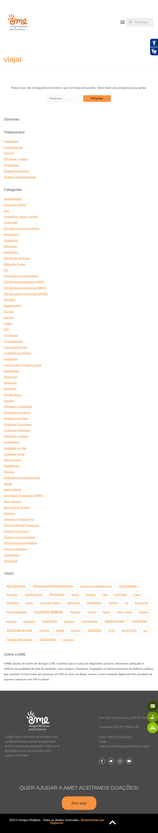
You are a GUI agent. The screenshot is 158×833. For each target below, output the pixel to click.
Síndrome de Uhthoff (16, 507)
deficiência (73, 602)
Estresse (75, 612)
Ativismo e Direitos (15, 204)
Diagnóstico (11, 252)
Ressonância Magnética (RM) (22, 477)
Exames (9, 317)
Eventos (9, 311)
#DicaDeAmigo (16, 586)
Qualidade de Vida (15, 448)
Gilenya (143, 612)
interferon (69, 621)
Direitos (113, 602)
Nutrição (9, 153)
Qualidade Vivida (14, 454)
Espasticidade (12, 305)
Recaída (9, 471)
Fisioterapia (11, 141)
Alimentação (57, 594)
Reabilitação (11, 165)
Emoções (9, 299)
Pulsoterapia (11, 442)
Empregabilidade (16, 612)
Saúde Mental (12, 489)
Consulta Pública (50, 602)
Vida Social (10, 561)
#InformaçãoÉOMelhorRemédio (53, 586)
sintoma (76, 630)
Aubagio (91, 594)
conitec (29, 602)
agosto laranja (33, 594)
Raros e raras (12, 460)
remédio (44, 630)
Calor (105, 594)
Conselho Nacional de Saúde (21, 228)
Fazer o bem (124, 612)
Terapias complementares (19, 537)
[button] (122, 22)
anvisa (75, 594)
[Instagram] (120, 761)
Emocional (141, 602)
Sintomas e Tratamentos (19, 519)
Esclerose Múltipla (48, 612)
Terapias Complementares (20, 177)
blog (6, 210)
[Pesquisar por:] (65, 98)
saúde (60, 630)
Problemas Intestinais (17, 430)
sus (145, 630)
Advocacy (12, 594)
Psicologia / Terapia (16, 159)
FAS (6, 329)
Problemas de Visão (16, 418)
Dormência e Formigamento (21, 276)
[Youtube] (129, 761)
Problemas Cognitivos (17, 412)
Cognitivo (12, 602)
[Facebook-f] (102, 761)
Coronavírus (11, 234)
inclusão (11, 621)
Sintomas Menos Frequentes (21, 525)
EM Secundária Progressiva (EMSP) (26, 294)
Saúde (8, 483)
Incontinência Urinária (17, 353)
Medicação (10, 377)
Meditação (10, 382)
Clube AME (10, 222)
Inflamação (29, 621)
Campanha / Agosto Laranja (21, 216)
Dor (6, 270)
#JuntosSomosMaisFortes (96, 586)
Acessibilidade (12, 198)
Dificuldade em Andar (17, 258)
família (106, 612)
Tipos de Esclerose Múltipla (20, 543)
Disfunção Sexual (14, 264)
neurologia (139, 621)
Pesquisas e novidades (18, 406)
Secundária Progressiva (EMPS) (23, 495)
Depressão (10, 246)
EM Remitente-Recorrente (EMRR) (25, 288)
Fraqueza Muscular (16, 347)
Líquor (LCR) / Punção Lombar (23, 365)
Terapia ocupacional (16, 531)
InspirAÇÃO (49, 621)
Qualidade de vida (19, 630)
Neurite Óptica (12, 394)
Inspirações (11, 359)
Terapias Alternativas (20, 639)
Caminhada (120, 594)
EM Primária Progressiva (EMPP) (24, 282)
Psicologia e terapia (16, 436)
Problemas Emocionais (18, 424)
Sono (111, 630)
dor (126, 602)
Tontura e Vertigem (15, 549)
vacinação (68, 639)
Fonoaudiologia (13, 147)
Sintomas (9, 513)
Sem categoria (13, 501)
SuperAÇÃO (129, 630)
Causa (136, 594)
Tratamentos (11, 555)
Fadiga (8, 323)
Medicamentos (115, 621)
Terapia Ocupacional (16, 171)
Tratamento (47, 639)
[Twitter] (111, 761)
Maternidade (11, 371)
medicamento (89, 621)
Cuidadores (11, 240)
